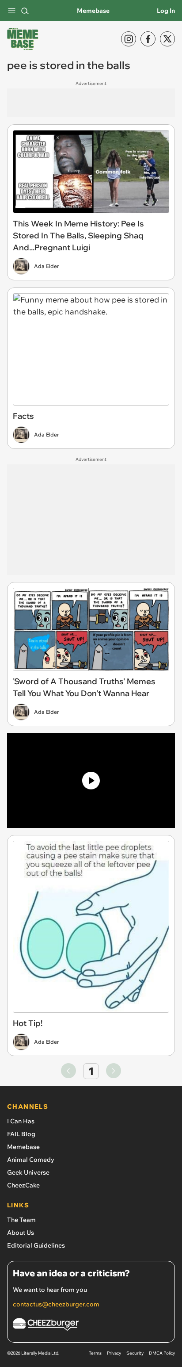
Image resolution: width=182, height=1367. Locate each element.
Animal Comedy (30, 1160)
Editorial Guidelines (36, 1245)
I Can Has (20, 1121)
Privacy (114, 1353)
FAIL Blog (21, 1134)
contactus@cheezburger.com (56, 1304)
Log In (166, 11)
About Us (20, 1233)
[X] (167, 38)
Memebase (93, 11)
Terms (95, 1353)
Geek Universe (28, 1172)
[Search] (24, 10)
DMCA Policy (162, 1353)
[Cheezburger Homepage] (91, 1325)
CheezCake (23, 1185)
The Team (21, 1220)
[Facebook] (147, 38)
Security (135, 1353)
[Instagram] (128, 38)
